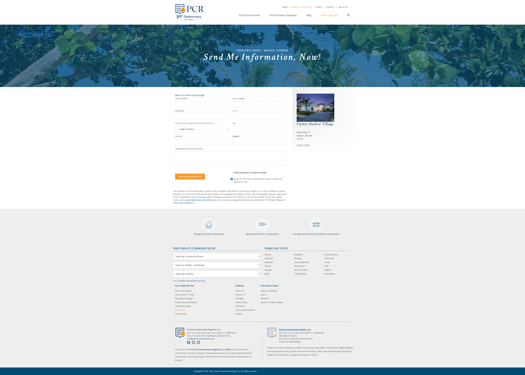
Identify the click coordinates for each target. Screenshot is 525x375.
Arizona (268, 254)
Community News (183, 306)
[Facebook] (188, 342)
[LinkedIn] (198, 342)
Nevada (297, 258)
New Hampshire (301, 262)
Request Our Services (301, 7)
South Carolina (330, 254)
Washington (329, 273)
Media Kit (265, 298)
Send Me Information (190, 176)
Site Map (239, 298)
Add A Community (269, 290)
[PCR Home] (181, 333)
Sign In (264, 294)
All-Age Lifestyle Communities (209, 234)
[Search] (348, 15)
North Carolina (300, 270)
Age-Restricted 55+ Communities (262, 228)
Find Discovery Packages (283, 15)
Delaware (269, 262)
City (235, 111)
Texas (327, 262)
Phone (178, 136)
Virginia (327, 270)
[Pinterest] (193, 342)
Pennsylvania (300, 273)
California (269, 258)
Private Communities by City (192, 281)
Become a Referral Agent (272, 302)
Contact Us (240, 294)
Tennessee (329, 258)
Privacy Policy (275, 200)
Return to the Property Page (189, 95)
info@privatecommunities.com (201, 338)
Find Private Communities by (194, 248)
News (319, 7)
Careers (238, 313)
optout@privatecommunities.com (201, 200)
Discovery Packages (184, 298)
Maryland (298, 254)
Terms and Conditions (183, 203)
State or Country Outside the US (194, 123)
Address (179, 111)
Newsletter (180, 310)
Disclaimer (240, 306)
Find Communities (249, 15)
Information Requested (189, 148)
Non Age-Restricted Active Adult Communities (316, 234)
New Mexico (300, 266)
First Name (181, 98)
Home (284, 7)
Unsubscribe (180, 313)
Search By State (276, 248)
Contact (330, 7)
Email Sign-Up (329, 15)
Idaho (267, 273)
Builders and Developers (186, 302)
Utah (326, 266)
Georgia (268, 270)
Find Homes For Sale (184, 294)
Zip (234, 123)
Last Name (239, 98)
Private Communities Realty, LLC (295, 329)
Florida (268, 266)
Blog (309, 15)
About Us (343, 7)
